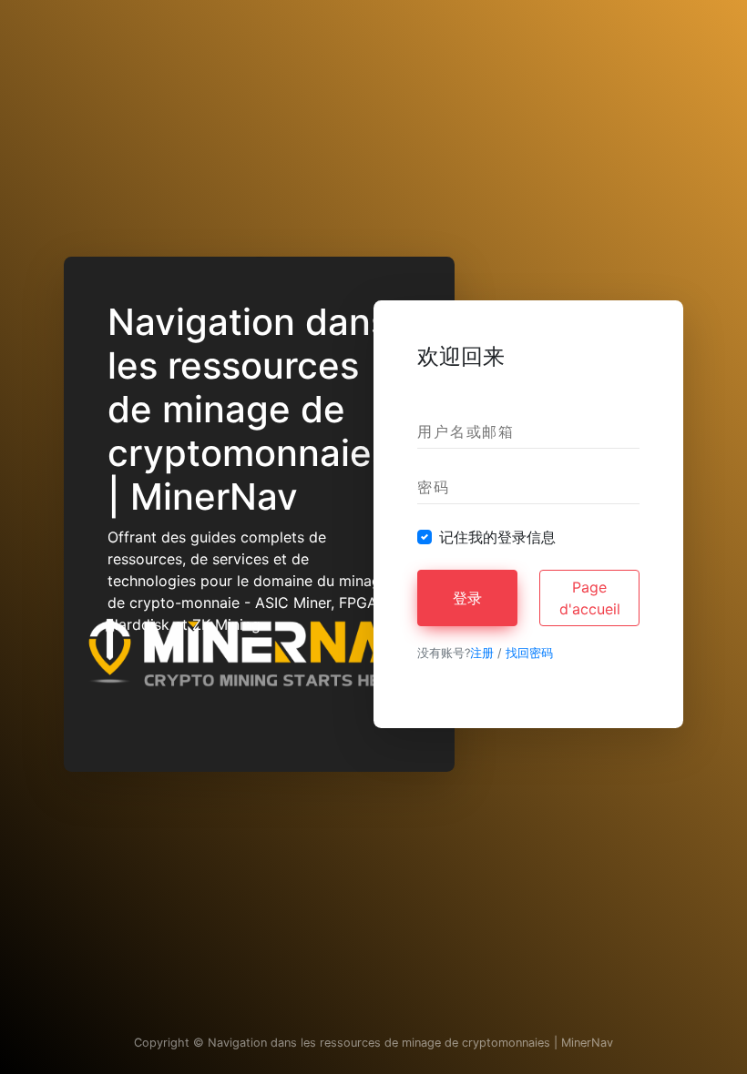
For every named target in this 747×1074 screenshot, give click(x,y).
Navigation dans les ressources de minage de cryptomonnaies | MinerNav (410, 1042)
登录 (467, 598)
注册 (482, 653)
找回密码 (529, 653)
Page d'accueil (589, 598)
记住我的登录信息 (497, 537)
